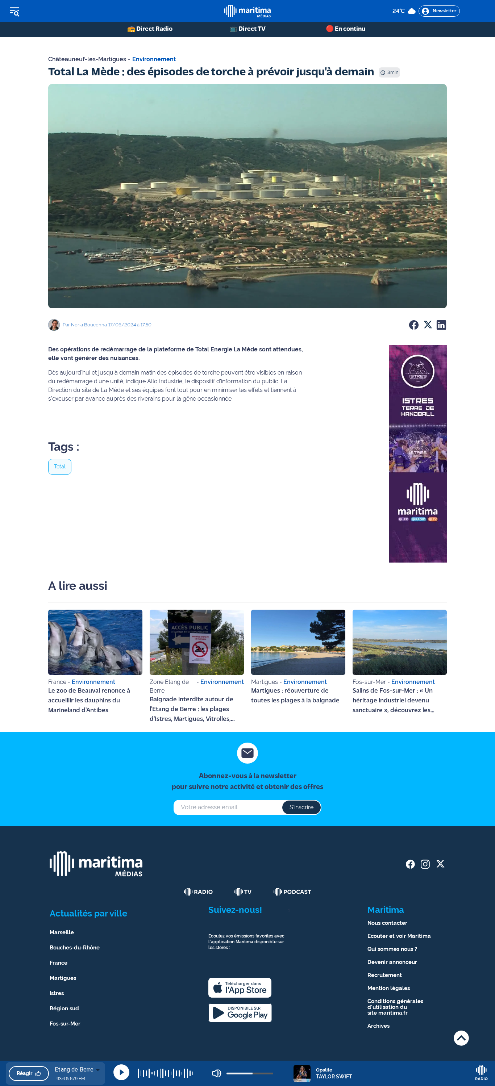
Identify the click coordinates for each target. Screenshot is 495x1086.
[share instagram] (425, 864)
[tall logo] (247, 11)
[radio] (198, 891)
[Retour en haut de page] (461, 1038)
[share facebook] (410, 864)
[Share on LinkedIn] (441, 324)
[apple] (239, 988)
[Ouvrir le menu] (51, 11)
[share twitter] (440, 864)
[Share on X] (427, 324)
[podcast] (292, 891)
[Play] (121, 1072)
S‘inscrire (301, 807)
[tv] (243, 891)
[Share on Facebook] (413, 324)
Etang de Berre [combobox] (74, 1069)
